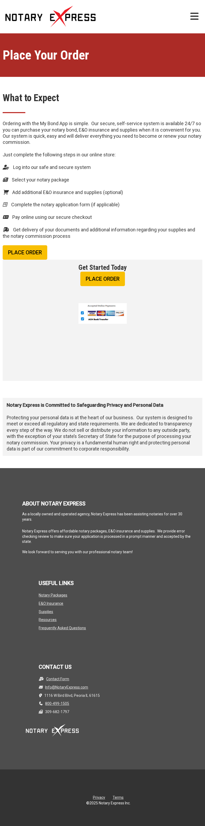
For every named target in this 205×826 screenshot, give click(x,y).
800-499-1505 (57, 703)
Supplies (46, 612)
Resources (48, 620)
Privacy (99, 797)
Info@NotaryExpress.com (66, 687)
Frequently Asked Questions (62, 628)
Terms (118, 797)
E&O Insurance (51, 603)
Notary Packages (53, 595)
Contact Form (57, 679)
